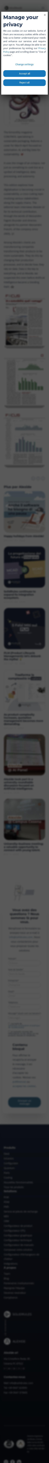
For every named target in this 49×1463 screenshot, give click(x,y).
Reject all (24, 82)
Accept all (24, 73)
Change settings (24, 64)
